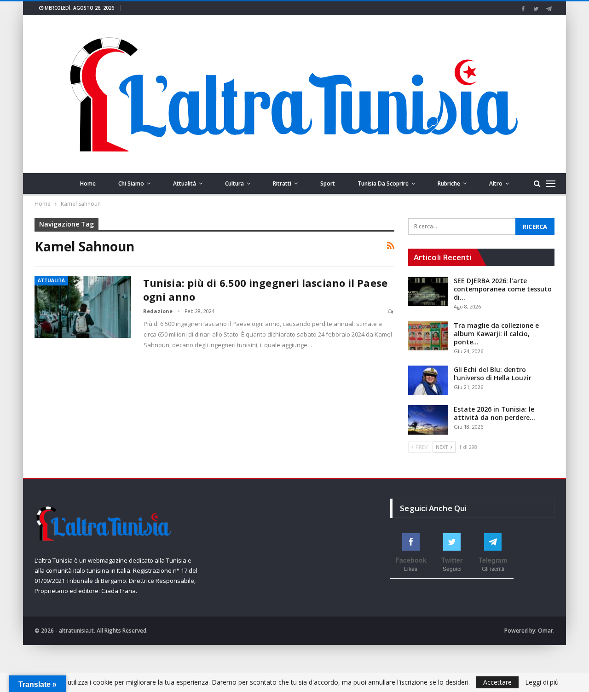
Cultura (234, 183)
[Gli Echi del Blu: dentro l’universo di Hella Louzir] (428, 380)
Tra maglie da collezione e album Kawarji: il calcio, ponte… (496, 333)
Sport (327, 183)
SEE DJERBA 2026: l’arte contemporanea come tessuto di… (503, 289)
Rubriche (449, 183)
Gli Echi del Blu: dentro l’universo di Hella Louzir (492, 373)
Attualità (184, 183)
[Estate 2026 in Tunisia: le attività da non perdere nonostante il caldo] (428, 420)
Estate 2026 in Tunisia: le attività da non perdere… (494, 413)
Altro (495, 183)
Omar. (546, 630)
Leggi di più (542, 682)
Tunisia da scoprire (383, 183)
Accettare (497, 682)
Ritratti (282, 183)
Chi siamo (131, 183)
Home (88, 183)
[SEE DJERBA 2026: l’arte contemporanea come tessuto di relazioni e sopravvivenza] (428, 291)
